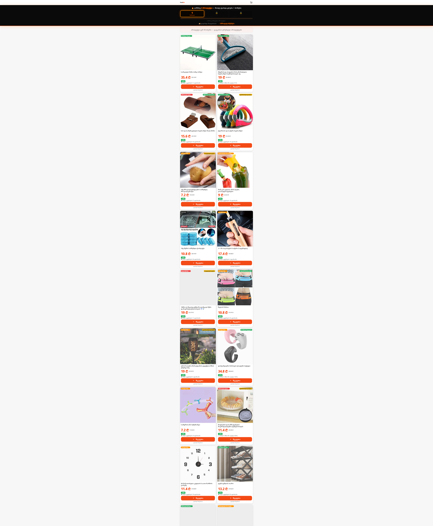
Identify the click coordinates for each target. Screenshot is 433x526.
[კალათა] (251, 2)
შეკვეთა (199, 87)
